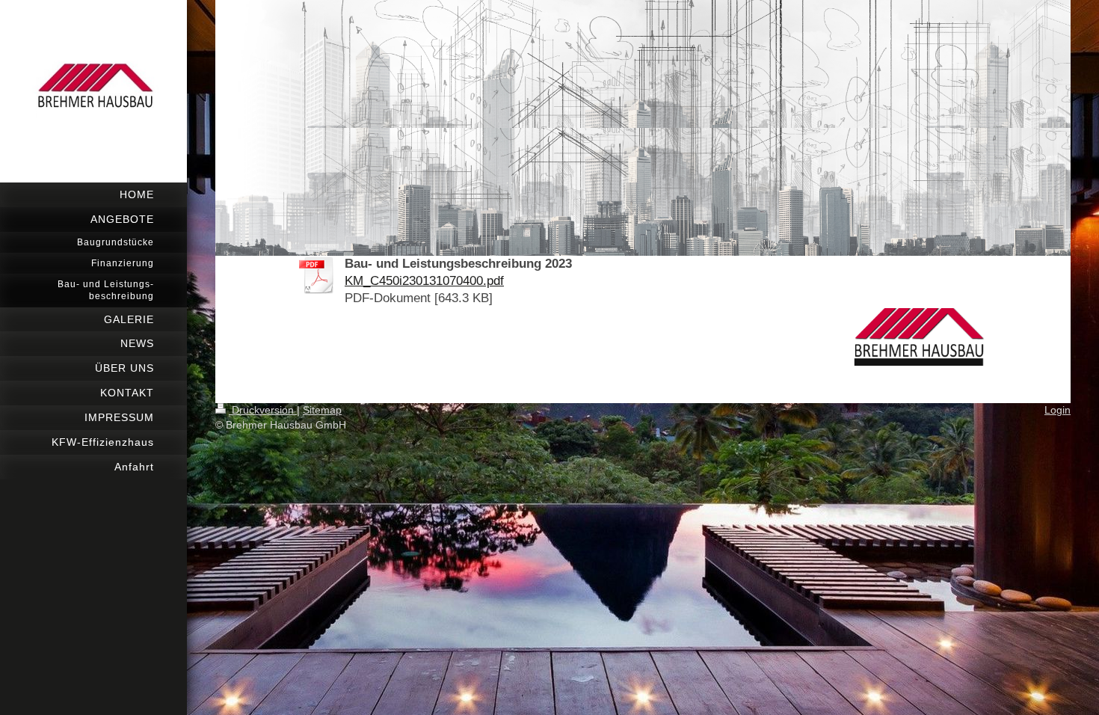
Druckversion (263, 410)
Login (1057, 410)
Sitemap (322, 410)
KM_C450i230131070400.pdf (424, 281)
